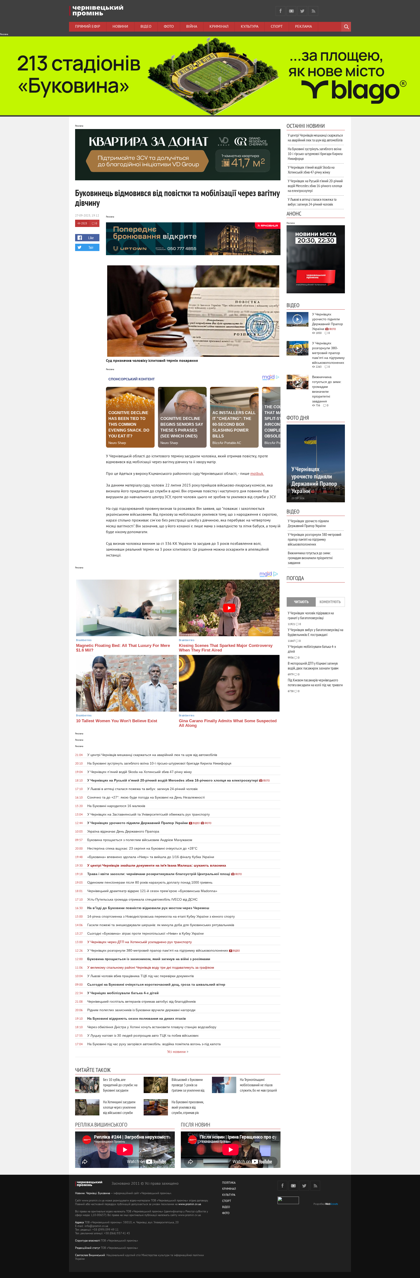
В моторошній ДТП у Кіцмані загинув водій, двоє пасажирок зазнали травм (313, 665)
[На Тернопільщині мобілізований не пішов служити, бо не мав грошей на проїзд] (224, 1085)
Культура (249, 26)
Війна (191, 26)
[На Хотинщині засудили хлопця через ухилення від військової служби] (87, 1107)
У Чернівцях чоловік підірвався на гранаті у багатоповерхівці (311, 615)
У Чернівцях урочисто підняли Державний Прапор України (308, 523)
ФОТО (225, 1213)
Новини (120, 26)
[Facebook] (280, 11)
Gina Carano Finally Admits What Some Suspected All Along (228, 723)
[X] (302, 11)
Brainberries (84, 640)
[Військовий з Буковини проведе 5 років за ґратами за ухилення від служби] (156, 1085)
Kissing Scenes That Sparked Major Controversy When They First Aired (225, 647)
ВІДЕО (226, 1207)
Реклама (303, 26)
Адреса (79, 1223)
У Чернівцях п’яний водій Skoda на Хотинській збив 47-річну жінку (311, 169)
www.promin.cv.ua (189, 1204)
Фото (169, 26)
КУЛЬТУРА (228, 1195)
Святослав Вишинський (90, 1255)
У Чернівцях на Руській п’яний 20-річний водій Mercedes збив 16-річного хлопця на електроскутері (315, 185)
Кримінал (219, 26)
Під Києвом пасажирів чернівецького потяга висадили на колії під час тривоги (315, 682)
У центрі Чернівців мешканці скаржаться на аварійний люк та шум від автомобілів (315, 137)
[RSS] (313, 11)
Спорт (277, 26)
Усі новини (176, 1052)
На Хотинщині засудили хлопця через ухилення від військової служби (119, 1107)
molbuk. (257, 473)
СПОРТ (226, 1201)
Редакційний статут (87, 1248)
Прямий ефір (87, 26)
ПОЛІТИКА (229, 1183)
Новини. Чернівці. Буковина (92, 1193)
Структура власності (87, 1241)
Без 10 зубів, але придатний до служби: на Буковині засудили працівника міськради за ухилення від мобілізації (120, 1090)
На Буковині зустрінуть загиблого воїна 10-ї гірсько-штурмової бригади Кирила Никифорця (315, 153)
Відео (145, 26)
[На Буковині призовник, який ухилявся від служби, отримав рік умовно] (156, 1107)
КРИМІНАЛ (229, 1189)
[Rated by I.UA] (288, 1203)
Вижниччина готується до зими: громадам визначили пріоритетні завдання (310, 557)
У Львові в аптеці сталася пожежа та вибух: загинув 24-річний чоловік (312, 202)
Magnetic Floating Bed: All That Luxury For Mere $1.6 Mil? (123, 647)
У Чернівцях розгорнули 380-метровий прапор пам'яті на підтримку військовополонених (314, 539)
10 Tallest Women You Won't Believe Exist (116, 721)
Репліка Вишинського (101, 1124)
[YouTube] (291, 11)
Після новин (195, 1124)
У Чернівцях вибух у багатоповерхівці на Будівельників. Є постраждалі (315, 632)
